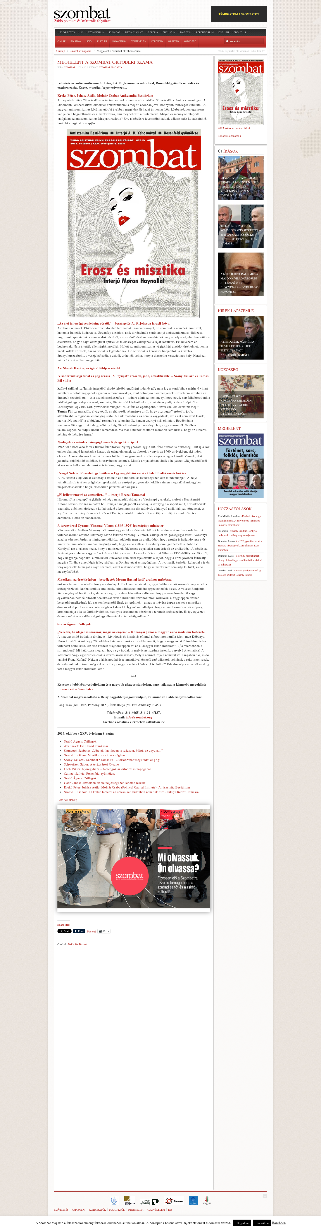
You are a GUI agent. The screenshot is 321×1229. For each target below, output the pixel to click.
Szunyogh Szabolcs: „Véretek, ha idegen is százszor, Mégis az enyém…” (113, 750)
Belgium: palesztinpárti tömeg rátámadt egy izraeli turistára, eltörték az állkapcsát (240, 560)
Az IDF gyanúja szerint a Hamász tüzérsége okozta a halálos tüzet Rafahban (240, 545)
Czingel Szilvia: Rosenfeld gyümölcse (89, 773)
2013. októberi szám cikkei (234, 128)
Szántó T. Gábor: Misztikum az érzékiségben (94, 755)
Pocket (91, 931)
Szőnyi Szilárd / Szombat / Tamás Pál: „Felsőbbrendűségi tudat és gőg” (112, 759)
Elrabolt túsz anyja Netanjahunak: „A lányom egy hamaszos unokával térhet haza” (239, 520)
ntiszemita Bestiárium (105, 95)
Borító (83, 944)
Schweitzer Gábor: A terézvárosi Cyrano (91, 764)
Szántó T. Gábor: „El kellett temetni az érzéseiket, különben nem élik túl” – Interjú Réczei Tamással (132, 792)
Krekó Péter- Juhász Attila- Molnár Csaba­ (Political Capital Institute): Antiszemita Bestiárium (127, 787)
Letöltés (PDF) (67, 799)
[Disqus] (133, 1009)
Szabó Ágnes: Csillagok (74, 624)
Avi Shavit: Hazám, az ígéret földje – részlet (88, 367)
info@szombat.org (139, 717)
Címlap (60, 51)
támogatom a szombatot (239, 14)
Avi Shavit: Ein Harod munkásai (86, 746)
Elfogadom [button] (242, 1223)
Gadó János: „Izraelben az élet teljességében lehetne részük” (105, 782)
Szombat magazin (81, 51)
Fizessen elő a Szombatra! (76, 688)
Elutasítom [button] (262, 1223)
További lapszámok (229, 136)
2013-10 (73, 944)
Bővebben (279, 1222)
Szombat (69, 67)
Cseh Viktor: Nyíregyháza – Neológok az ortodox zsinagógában (108, 769)
